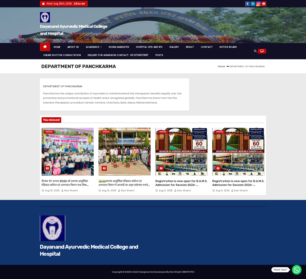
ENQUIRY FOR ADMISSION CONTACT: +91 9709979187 (118, 55)
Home (221, 66)
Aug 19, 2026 (52, 190)
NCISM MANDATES (119, 47)
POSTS (159, 55)
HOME (57, 47)
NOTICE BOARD (228, 47)
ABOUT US (73, 47)
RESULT (190, 47)
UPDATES (49, 132)
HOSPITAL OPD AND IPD (149, 47)
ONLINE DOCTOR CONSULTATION (62, 55)
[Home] (45, 47)
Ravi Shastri (71, 190)
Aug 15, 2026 (109, 190)
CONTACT (207, 47)
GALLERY (174, 47)
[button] (255, 51)
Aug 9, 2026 (166, 190)
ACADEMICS (93, 47)
